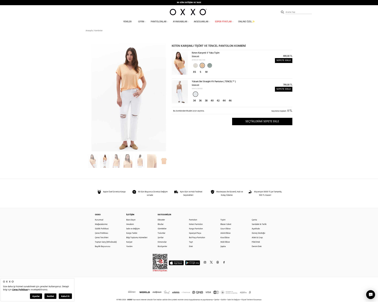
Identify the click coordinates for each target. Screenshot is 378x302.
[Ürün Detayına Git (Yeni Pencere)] (180, 63)
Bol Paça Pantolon (197, 237)
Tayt (191, 242)
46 (230, 101)
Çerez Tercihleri (101, 237)
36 (200, 101)
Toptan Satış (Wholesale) (106, 242)
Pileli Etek (256, 242)
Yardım (129, 246)
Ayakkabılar (180, 22)
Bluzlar (161, 224)
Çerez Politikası (101, 233)
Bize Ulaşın (131, 220)
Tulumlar (161, 233)
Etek (191, 246)
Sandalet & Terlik (259, 224)
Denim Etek (257, 246)
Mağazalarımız (101, 224)
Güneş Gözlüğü (258, 233)
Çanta (254, 220)
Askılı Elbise (225, 233)
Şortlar (161, 237)
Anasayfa (89, 30)
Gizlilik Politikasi (102, 228)
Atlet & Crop (257, 237)
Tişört (222, 220)
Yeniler (127, 22)
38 (206, 101)
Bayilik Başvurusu (102, 246)
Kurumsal (99, 220)
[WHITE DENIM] (195, 94)
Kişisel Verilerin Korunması (251, 299)
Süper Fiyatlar (223, 22)
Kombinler (98, 30)
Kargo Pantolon (196, 228)
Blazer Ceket (225, 224)
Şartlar (217, 299)
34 (194, 101)
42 (218, 101)
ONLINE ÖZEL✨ (246, 22)
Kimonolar (162, 242)
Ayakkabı (256, 228)
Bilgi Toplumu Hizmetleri (136, 237)
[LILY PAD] (209, 65)
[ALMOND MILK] (195, 65)
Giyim (141, 22)
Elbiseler (161, 220)
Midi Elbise (225, 242)
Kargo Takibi (131, 233)
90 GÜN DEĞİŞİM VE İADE (189, 2)
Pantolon (193, 220)
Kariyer (129, 242)
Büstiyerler (162, 246)
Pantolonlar (158, 22)
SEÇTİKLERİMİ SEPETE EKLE (262, 121)
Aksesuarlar (201, 22)
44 (224, 101)
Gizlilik (223, 299)
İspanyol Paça (195, 233)
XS (194, 72)
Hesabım (130, 224)
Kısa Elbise (224, 237)
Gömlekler (162, 228)
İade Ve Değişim (234, 299)
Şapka (223, 246)
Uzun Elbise (225, 228)
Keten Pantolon (196, 224)
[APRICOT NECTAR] (202, 65)
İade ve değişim (133, 228)
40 (212, 101)
